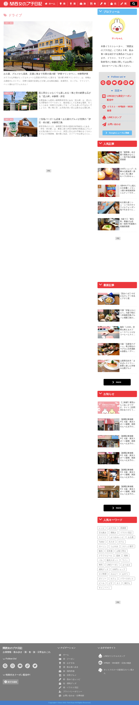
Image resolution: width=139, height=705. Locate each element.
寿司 (101, 565)
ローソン (102, 546)
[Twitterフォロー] (131, 82)
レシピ (102, 528)
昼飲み (113, 532)
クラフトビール (105, 555)
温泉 (118, 555)
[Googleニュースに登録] (103, 82)
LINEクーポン (113, 565)
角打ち (127, 583)
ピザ (110, 583)
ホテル (121, 542)
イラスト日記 (126, 532)
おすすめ (112, 528)
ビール (102, 583)
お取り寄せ (121, 551)
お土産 (131, 537)
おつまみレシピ (117, 537)
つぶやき (114, 546)
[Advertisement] (48, 193)
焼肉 (126, 555)
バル (101, 560)
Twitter (102, 542)
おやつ (125, 574)
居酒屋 (123, 528)
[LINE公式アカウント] (125, 82)
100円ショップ (118, 569)
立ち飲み (102, 532)
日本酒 (109, 551)
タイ (118, 583)
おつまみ (126, 565)
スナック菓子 (128, 546)
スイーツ (102, 537)
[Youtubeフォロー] (114, 82)
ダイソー (102, 578)
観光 (101, 551)
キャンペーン (104, 588)
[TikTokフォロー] (120, 82)
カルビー (114, 574)
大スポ (111, 542)
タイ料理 (102, 574)
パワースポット (127, 578)
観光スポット (112, 560)
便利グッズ (103, 569)
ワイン (125, 560)
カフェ (113, 578)
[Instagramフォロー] (108, 82)
